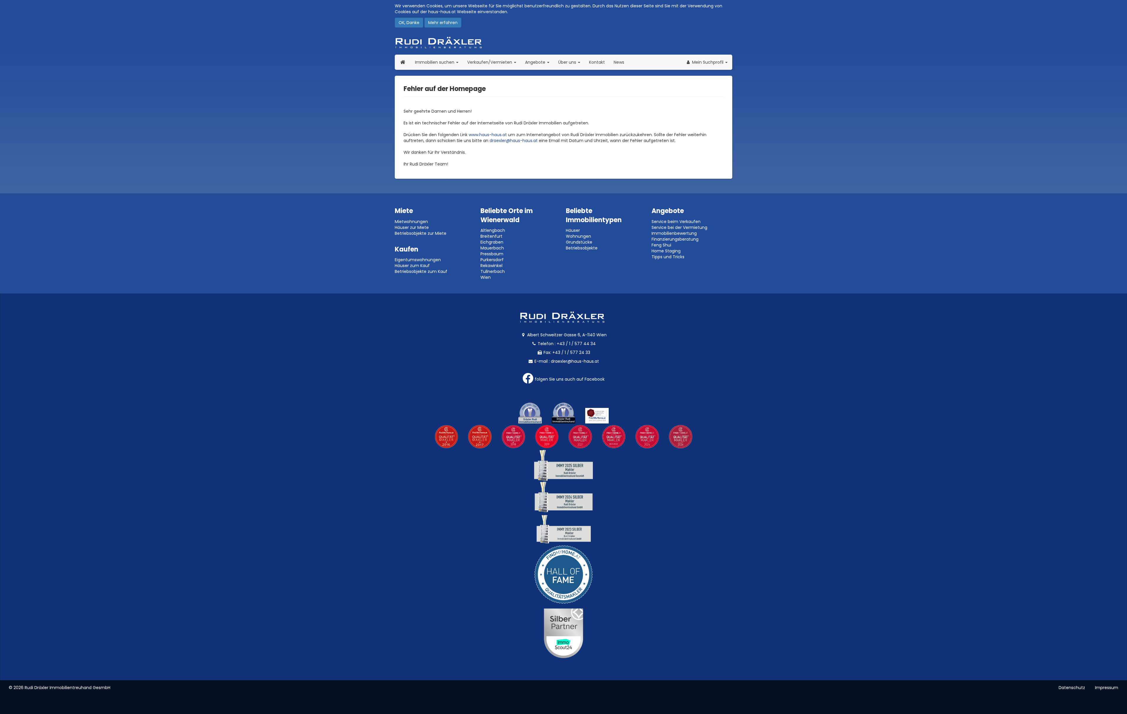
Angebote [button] (535, 62)
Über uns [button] (571, 62)
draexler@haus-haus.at (514, 141)
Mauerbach (492, 248)
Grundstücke (579, 242)
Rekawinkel (491, 266)
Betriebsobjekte (582, 248)
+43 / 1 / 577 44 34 (576, 344)
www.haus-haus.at (488, 135)
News (619, 62)
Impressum (1106, 688)
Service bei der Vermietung (679, 227)
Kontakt (597, 62)
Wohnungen (578, 236)
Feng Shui (661, 245)
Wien (485, 277)
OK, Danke (409, 23)
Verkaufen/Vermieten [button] (494, 62)
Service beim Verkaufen (676, 222)
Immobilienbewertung (674, 233)
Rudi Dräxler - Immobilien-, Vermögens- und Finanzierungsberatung (563, 42)
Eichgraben (491, 242)
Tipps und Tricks (668, 257)
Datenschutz (1072, 688)
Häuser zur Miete (412, 227)
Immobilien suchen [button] (439, 62)
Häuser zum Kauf (412, 266)
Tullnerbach (492, 271)
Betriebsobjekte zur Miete (420, 233)
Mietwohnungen (411, 222)
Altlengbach (492, 230)
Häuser (573, 230)
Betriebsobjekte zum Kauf (421, 271)
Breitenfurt (491, 236)
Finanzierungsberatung (675, 239)
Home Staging (666, 251)
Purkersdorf (492, 260)
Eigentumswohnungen (418, 260)
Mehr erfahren (443, 23)
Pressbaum (491, 254)
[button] (706, 62)
